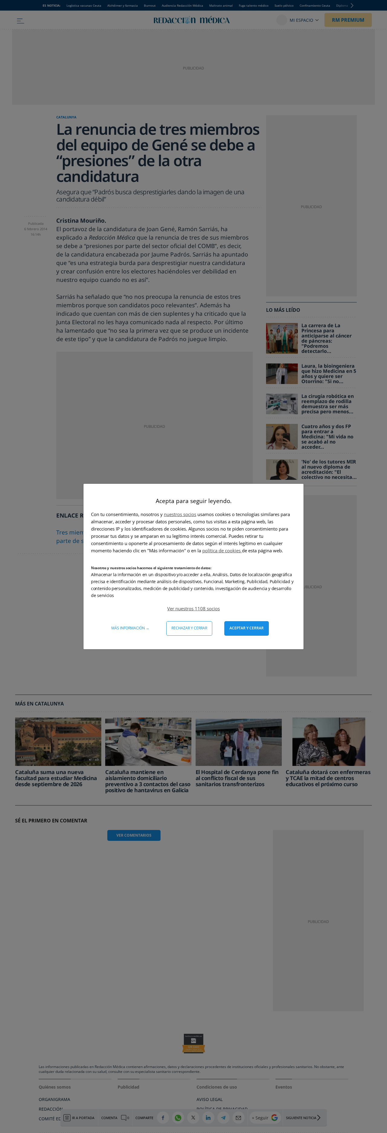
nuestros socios (180, 514)
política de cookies (222, 550)
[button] (193, 608)
